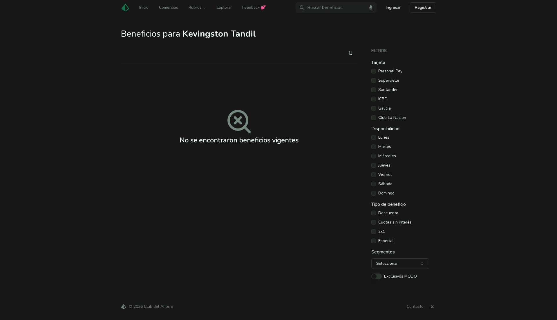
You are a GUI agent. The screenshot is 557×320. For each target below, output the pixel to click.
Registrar (423, 7)
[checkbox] (373, 71)
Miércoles (387, 156)
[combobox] (350, 53)
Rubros (195, 7)
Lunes (383, 137)
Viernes (385, 174)
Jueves (384, 165)
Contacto (415, 306)
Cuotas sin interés (395, 222)
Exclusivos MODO (400, 276)
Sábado (385, 184)
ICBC (382, 99)
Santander (388, 89)
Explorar (224, 7)
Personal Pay (390, 71)
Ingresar (393, 7)
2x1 (381, 231)
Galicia (384, 108)
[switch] (376, 276)
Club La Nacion (392, 117)
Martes (384, 146)
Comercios (168, 7)
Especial (386, 241)
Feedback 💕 (254, 7)
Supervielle (388, 80)
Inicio (144, 7)
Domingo (386, 193)
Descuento (388, 213)
